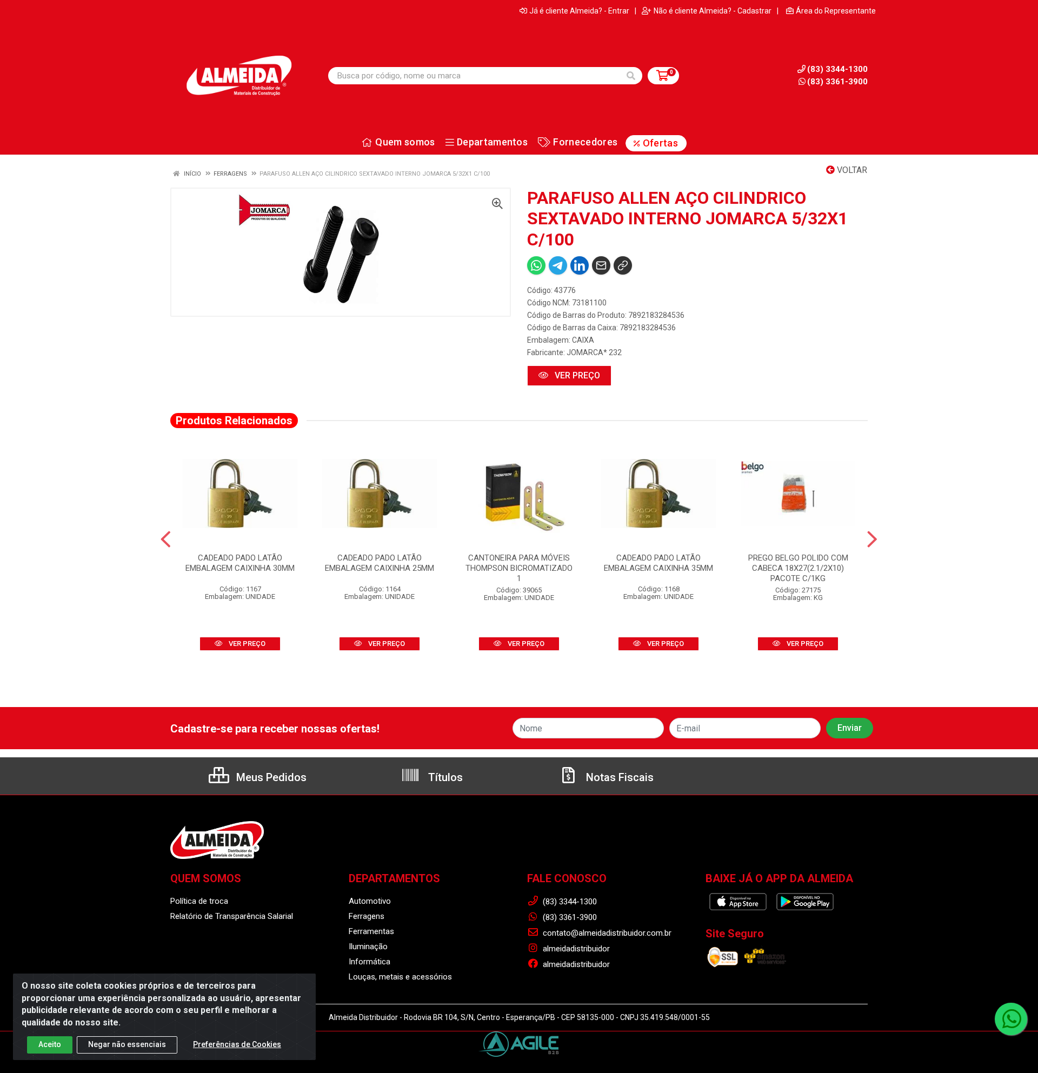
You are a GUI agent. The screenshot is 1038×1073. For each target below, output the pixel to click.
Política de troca (199, 901)
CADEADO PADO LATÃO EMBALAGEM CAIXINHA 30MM (240, 563)
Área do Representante (836, 11)
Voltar (851, 170)
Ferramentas (371, 931)
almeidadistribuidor (575, 949)
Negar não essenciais (127, 1044)
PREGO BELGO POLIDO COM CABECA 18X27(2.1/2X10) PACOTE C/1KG (798, 568)
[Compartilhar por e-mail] (601, 265)
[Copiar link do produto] (623, 265)
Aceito (49, 1044)
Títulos (444, 777)
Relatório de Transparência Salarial (231, 916)
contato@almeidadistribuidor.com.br (606, 933)
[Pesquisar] (631, 75)
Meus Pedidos (270, 777)
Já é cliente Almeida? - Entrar (579, 11)
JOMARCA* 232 (594, 352)
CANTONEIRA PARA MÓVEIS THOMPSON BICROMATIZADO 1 (519, 568)
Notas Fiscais (618, 777)
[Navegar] (165, 539)
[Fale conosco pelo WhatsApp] (1011, 1019)
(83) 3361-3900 (837, 81)
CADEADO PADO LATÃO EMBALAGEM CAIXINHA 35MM (658, 563)
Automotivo (370, 901)
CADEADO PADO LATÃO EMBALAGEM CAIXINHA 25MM (379, 563)
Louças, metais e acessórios (400, 977)
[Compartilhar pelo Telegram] (558, 265)
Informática (369, 962)
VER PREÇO (576, 375)
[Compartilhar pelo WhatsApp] (536, 265)
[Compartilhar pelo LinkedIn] (579, 265)
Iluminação (368, 946)
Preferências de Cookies (237, 1044)
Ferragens (366, 916)
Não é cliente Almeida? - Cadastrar (712, 11)
